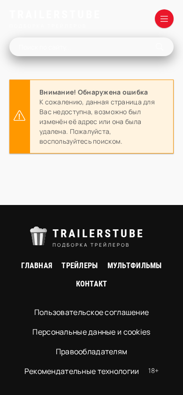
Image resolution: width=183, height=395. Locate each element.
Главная (36, 265)
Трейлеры (79, 265)
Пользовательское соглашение (91, 312)
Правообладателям (91, 351)
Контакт (91, 283)
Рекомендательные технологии (81, 371)
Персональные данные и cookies (91, 332)
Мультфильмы (134, 265)
